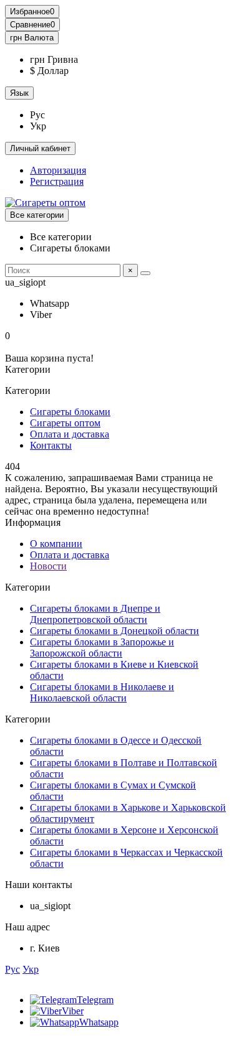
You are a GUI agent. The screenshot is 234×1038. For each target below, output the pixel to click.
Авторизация (58, 170)
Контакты (51, 445)
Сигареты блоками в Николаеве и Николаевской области (102, 692)
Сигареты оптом (65, 423)
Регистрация (57, 181)
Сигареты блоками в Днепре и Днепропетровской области (95, 614)
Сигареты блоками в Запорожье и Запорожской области (102, 647)
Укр (30, 969)
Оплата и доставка (69, 434)
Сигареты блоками (70, 411)
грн (32, 37)
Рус (12, 969)
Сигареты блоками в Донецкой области (114, 630)
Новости (48, 566)
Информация (33, 522)
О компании (56, 543)
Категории (28, 587)
